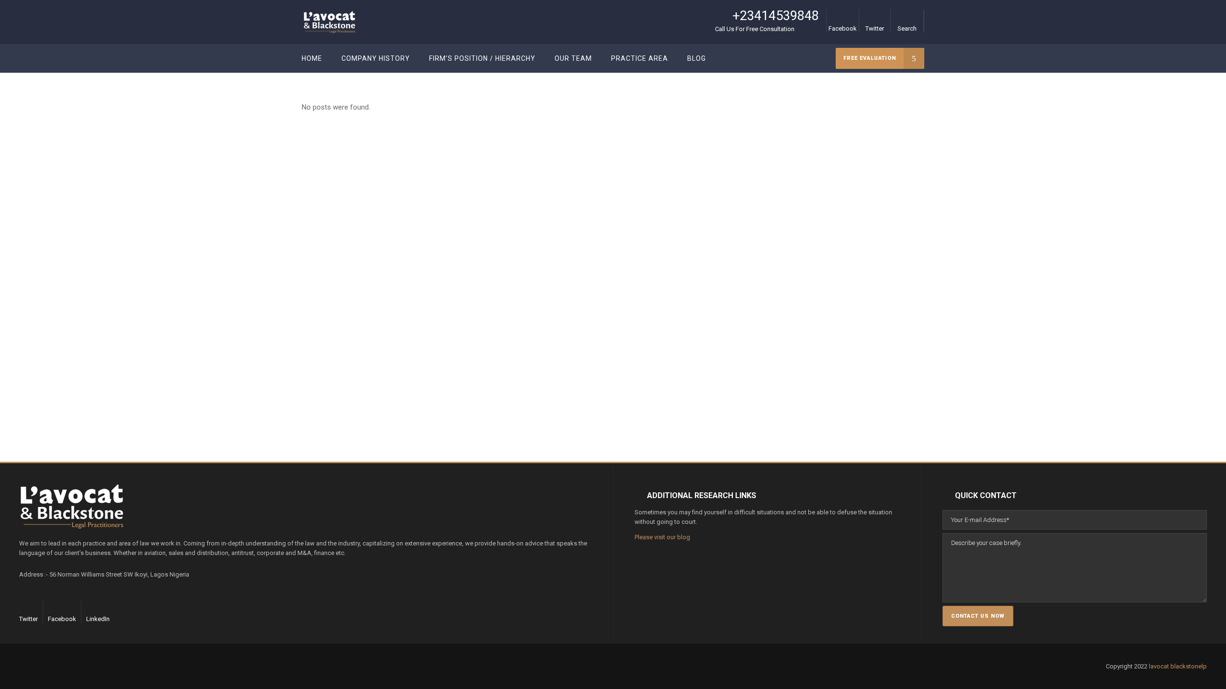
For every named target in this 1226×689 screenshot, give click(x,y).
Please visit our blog (662, 537)
